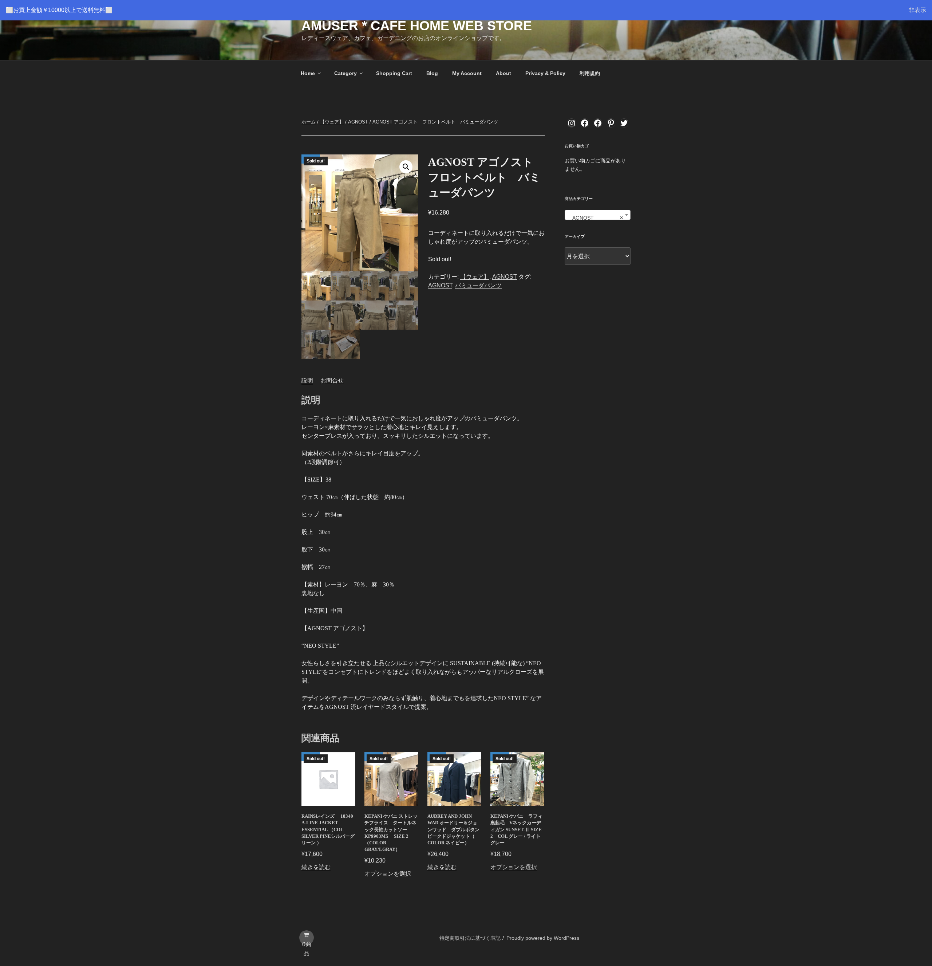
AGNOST (358, 122)
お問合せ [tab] (332, 380)
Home (308, 73)
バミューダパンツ (478, 285)
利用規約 (590, 73)
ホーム (308, 122)
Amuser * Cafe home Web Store (416, 25)
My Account (467, 73)
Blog (432, 73)
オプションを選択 (387, 874)
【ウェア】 (332, 122)
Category (345, 73)
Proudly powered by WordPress (542, 938)
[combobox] (598, 215)
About (503, 73)
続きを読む (316, 867)
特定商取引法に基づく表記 (470, 938)
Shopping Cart (394, 73)
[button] (405, 166)
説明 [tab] (307, 380)
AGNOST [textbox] (595, 218)
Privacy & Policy (545, 73)
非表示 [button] (917, 10)
